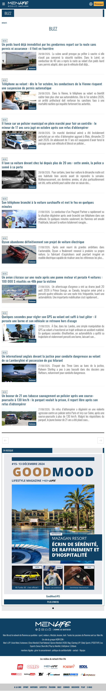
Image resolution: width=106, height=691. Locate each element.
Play (83, 687)
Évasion (52, 687)
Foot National (44, 642)
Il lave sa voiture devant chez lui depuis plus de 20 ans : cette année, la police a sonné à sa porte (53, 165)
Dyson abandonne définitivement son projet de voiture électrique (43, 242)
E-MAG (89, 687)
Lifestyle (43, 687)
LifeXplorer (65, 646)
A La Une (17, 687)
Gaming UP (76, 642)
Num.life (45, 646)
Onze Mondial (34, 642)
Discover (75, 687)
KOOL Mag (67, 642)
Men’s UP (6, 642)
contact (75, 650)
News (5, 40)
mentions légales (27, 650)
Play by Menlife (54, 646)
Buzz (59, 687)
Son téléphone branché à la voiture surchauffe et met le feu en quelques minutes (48, 204)
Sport (25, 687)
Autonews (24, 642)
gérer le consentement (42, 650)
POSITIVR (95, 642)
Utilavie (73, 646)
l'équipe (82, 650)
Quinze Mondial (56, 642)
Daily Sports (86, 642)
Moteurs (34, 687)
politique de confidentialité (61, 650)
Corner (66, 687)
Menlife (4, 23)
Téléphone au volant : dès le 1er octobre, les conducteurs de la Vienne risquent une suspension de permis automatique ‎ (52, 86)
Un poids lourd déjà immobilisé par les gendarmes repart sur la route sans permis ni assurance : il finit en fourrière (49, 46)
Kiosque (99, 4)
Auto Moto (15, 642)
